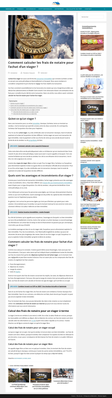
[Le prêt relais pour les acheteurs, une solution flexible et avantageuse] (92, 86)
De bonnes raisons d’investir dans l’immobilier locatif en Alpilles (90, 227)
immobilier (36, 123)
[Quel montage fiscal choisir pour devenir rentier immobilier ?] (92, 216)
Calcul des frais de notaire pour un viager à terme (25, 110)
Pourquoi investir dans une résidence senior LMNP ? (91, 119)
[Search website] (104, 9)
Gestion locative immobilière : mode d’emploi (91, 141)
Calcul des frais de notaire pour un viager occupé (25, 112)
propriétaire (33, 140)
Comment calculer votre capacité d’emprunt (90, 161)
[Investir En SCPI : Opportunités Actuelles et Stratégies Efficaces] (92, 43)
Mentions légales (102, 396)
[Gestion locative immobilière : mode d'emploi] (92, 151)
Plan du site (79, 396)
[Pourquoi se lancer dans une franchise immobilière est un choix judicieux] (92, 108)
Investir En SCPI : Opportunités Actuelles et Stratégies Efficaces (89, 32)
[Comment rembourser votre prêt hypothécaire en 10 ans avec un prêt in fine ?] (92, 194)
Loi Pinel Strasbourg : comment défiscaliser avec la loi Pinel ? (19, 386)
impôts (17, 272)
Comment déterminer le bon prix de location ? (63, 382)
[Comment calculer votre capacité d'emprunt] (92, 171)
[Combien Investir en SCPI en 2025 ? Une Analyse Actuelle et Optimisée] (92, 65)
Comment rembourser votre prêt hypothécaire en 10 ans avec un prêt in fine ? (91, 182)
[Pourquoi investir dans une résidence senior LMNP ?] (92, 130)
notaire (25, 358)
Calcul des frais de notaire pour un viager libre (25, 113)
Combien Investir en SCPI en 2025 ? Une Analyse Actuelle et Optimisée (90, 54)
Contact (73, 396)
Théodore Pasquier (29, 73)
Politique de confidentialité (90, 396)
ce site (33, 321)
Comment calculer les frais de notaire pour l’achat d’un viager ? (29, 107)
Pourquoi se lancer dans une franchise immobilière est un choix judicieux (41, 386)
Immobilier (14, 73)
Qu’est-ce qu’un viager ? (17, 103)
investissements (18, 358)
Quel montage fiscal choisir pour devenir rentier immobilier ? (90, 205)
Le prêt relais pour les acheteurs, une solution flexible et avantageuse (91, 75)
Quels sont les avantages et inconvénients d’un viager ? (26, 105)
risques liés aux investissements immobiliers (57, 183)
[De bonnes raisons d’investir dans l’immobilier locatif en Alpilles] (92, 238)
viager (29, 358)
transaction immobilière (44, 79)
